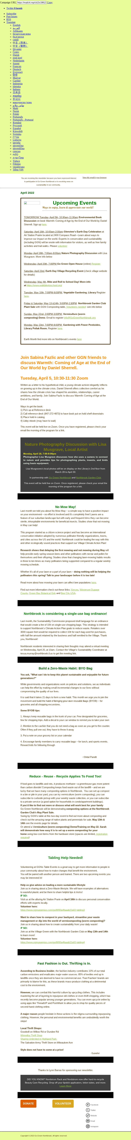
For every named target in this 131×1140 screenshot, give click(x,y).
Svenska (17, 134)
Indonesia (18, 83)
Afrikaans (18, 31)
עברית (16, 137)
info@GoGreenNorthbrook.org (80, 317)
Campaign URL (8, 2)
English (16, 25)
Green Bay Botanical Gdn (42, 593)
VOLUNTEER (63, 1103)
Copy (50, 2)
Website (94, 1116)
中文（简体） (20, 42)
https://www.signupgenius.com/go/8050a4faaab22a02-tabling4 (52, 942)
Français (17, 66)
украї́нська (18, 166)
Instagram (94, 1126)
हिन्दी (15, 75)
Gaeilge (17, 80)
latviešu (16, 142)
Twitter (14, 8)
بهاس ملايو (18, 105)
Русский (17, 125)
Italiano (16, 89)
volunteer (62, 246)
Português (18, 117)
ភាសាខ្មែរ (17, 96)
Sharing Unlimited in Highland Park (38, 1039)
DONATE (28, 1103)
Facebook (94, 1105)
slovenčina (18, 145)
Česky (16, 52)
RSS (8, 19)
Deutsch (17, 69)
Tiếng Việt (18, 169)
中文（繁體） (20, 46)
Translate (10, 22)
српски (16, 151)
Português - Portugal (23, 119)
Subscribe (11, 13)
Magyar (17, 77)
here (44, 224)
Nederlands (18, 60)
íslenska (17, 86)
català (16, 39)
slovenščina (18, 148)
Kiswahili (18, 131)
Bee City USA (68, 593)
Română (17, 122)
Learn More (65, 1086)
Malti (15, 108)
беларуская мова (22, 34)
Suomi (16, 63)
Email (93, 1121)
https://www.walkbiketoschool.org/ (44, 285)
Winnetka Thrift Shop (31, 1035)
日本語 (16, 92)
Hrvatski (17, 49)
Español (17, 128)
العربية (16, 28)
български (18, 36)
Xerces (74, 589)
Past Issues (11, 16)
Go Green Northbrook (60, 477)
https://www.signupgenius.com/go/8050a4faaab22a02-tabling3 (52, 910)
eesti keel (17, 57)
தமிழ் (15, 154)
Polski (16, 114)
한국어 (16, 99)
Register (96, 263)
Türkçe (16, 161)
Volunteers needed (76, 306)
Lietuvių (17, 139)
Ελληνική (18, 72)
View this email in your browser (95, 177)
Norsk (16, 111)
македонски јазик (22, 102)
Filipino (17, 164)
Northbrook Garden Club (88, 477)
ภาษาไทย (18, 157)
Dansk (16, 55)
